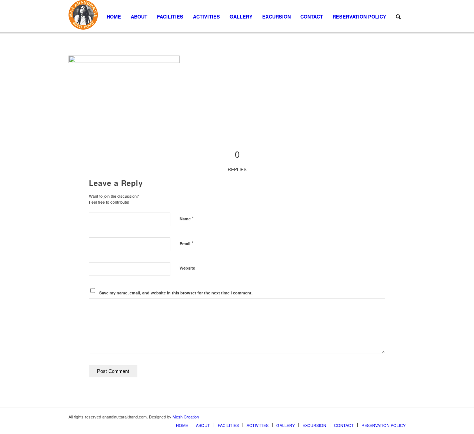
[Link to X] (377, 416)
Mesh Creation (186, 417)
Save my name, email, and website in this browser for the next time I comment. (176, 293)
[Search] (398, 16)
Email (186, 243)
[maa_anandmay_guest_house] (83, 16)
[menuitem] (114, 16)
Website (187, 268)
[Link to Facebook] (388, 416)
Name (187, 218)
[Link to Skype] (399, 416)
